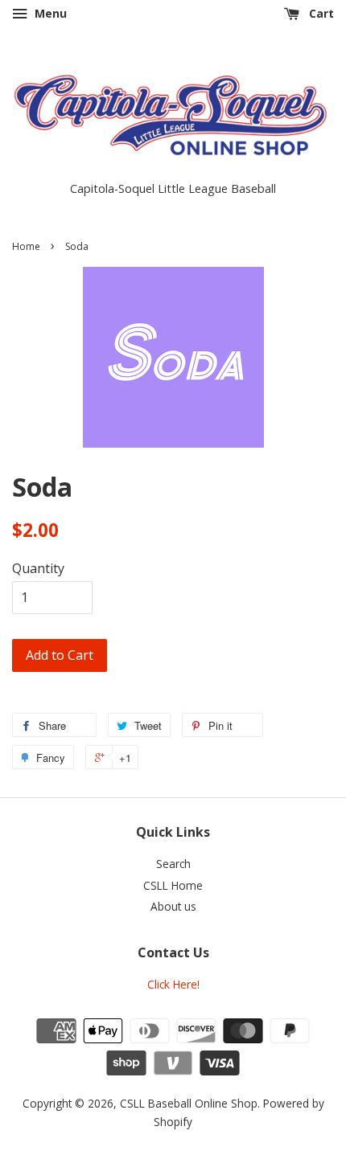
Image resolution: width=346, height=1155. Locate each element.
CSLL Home (173, 885)
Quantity (38, 568)
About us (173, 906)
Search (173, 863)
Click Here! (173, 984)
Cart (320, 13)
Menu (49, 13)
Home (26, 246)
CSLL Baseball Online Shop (188, 1103)
